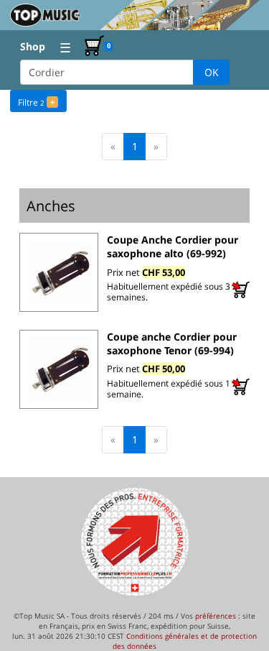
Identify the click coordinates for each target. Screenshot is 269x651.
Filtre (36, 102)
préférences (215, 616)
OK (211, 72)
